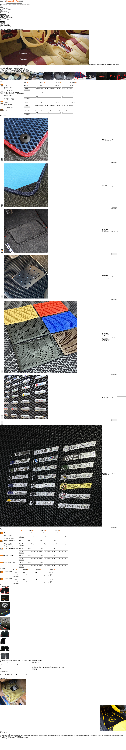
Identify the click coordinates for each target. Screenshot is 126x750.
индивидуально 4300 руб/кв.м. (62, 110)
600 (41, 93)
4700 (50, 572)
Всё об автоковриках (5, 25)
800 (56, 93)
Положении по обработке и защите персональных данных (14, 713)
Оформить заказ (4, 671)
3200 (29, 562)
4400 (55, 555)
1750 (14, 572)
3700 (14, 579)
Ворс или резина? (4, 12)
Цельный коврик (9, 90)
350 (25, 93)
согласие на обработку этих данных (12, 712)
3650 (36, 572)
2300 (29, 555)
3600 (29, 533)
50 (112, 139)
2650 (24, 572)
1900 (20, 562)
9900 (50, 579)
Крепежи (2, 21)
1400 (20, 555)
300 (112, 231)
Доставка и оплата (4, 16)
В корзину (27, 89)
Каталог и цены (4, 11)
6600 (56, 85)
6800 (55, 533)
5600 (24, 579)
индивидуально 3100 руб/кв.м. (47, 110)
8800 (71, 85)
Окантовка (2, 23)
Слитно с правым (9, 99)
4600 (41, 562)
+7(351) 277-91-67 (11, 675)
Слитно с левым (9, 98)
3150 (25, 102)
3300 (41, 555)
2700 (25, 85)
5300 (41, 102)
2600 (41, 540)
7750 (36, 579)
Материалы (3, 18)
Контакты (2, 10)
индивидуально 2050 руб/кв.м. (31, 110)
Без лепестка (8, 89)
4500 (41, 85)
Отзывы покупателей (5, 26)
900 (71, 93)
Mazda (20, 65)
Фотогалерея (3, 14)
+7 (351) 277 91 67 (4, 714)
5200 (41, 533)
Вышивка (2, 22)
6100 (55, 562)
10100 (72, 102)
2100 (20, 533)
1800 (29, 540)
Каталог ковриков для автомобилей (9, 65)
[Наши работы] (56, 707)
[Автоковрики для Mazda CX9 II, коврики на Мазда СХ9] (5, 79)
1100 (20, 540)
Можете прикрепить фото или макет (41, 667)
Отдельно (7, 96)
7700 (56, 102)
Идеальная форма (4, 24)
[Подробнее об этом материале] (27, 82)
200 (112, 397)
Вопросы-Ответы (4, 15)
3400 (55, 540)
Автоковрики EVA (4, 19)
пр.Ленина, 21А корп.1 (5, 9)
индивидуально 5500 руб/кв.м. (78, 110)
